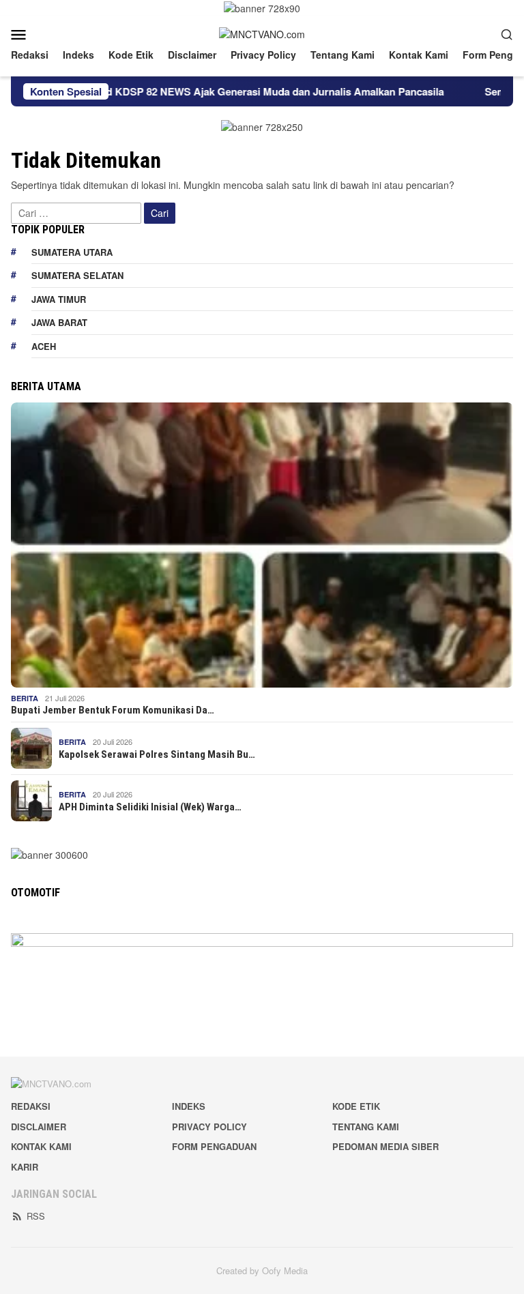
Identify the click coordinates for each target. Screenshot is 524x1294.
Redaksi (30, 1106)
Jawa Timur (58, 299)
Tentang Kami (365, 1126)
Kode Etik (356, 1106)
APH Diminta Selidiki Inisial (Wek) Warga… (150, 807)
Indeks (188, 1106)
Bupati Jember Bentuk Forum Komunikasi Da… (112, 710)
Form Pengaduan (214, 1146)
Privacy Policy (209, 1126)
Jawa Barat (59, 322)
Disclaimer (38, 1126)
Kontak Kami (41, 1146)
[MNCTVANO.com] (262, 33)
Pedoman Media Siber (385, 1146)
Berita (24, 698)
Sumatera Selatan (77, 275)
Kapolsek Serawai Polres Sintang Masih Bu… (157, 754)
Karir (24, 1166)
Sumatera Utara (72, 252)
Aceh (43, 346)
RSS (36, 1215)
